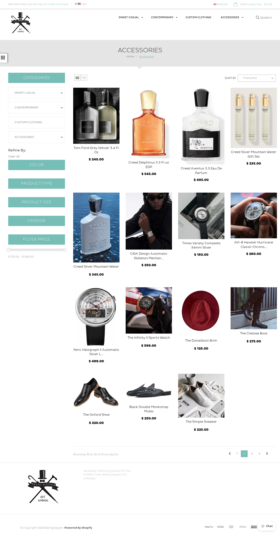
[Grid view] (77, 78)
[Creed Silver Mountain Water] (96, 227)
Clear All (14, 156)
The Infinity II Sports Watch (148, 338)
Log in (40, 4)
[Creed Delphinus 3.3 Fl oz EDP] (149, 123)
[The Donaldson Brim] (201, 311)
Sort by (230, 78)
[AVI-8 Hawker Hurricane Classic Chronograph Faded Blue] (254, 215)
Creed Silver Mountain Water (96, 267)
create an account (58, 4)
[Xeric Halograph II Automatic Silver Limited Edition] (96, 316)
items (256, 4)
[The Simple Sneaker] (201, 395)
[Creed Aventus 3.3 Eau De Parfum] (201, 126)
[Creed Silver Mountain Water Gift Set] (254, 118)
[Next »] (267, 453)
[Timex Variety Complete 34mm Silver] (201, 216)
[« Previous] (229, 453)
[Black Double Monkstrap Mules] (149, 388)
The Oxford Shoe (96, 415)
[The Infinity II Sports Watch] (149, 310)
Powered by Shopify (78, 527)
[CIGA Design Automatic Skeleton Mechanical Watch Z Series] (149, 221)
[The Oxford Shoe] (96, 392)
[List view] (84, 78)
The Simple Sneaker (201, 422)
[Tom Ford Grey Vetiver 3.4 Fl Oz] (96, 116)
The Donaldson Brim (201, 341)
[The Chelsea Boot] (254, 308)
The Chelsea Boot (253, 333)
